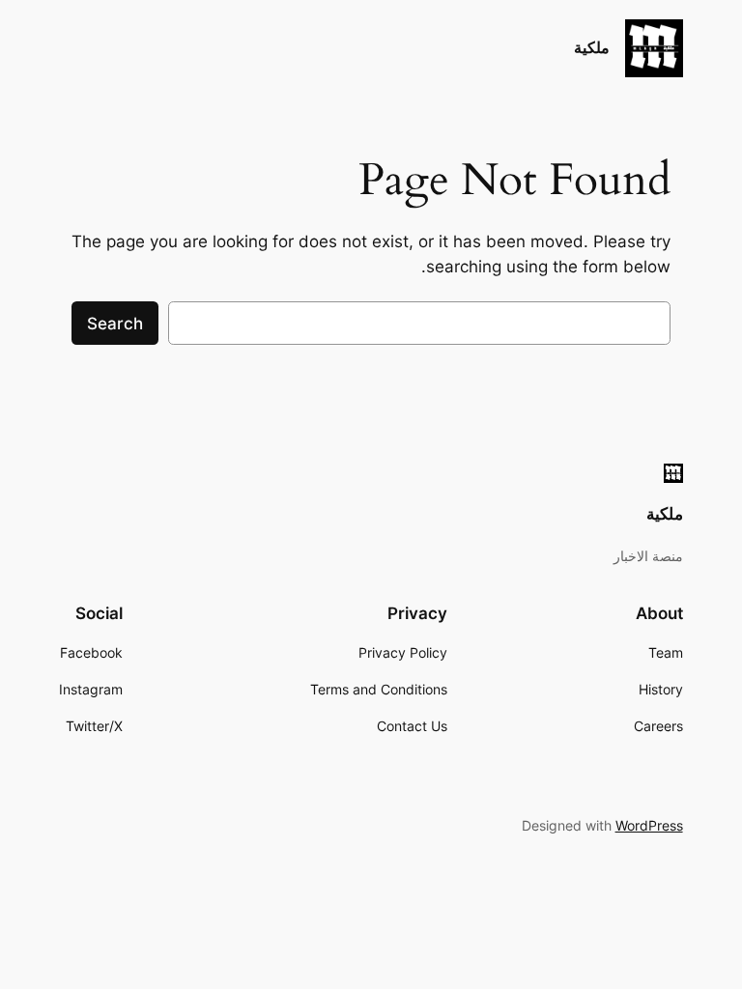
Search (115, 323)
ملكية (592, 47)
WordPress (649, 825)
